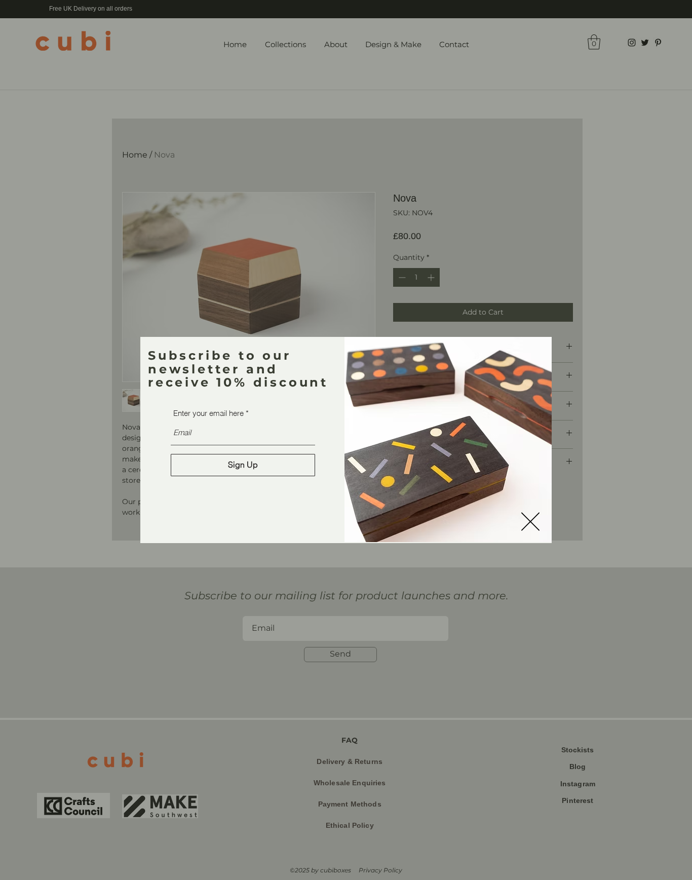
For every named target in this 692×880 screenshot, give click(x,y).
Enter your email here (208, 413)
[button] (530, 521)
